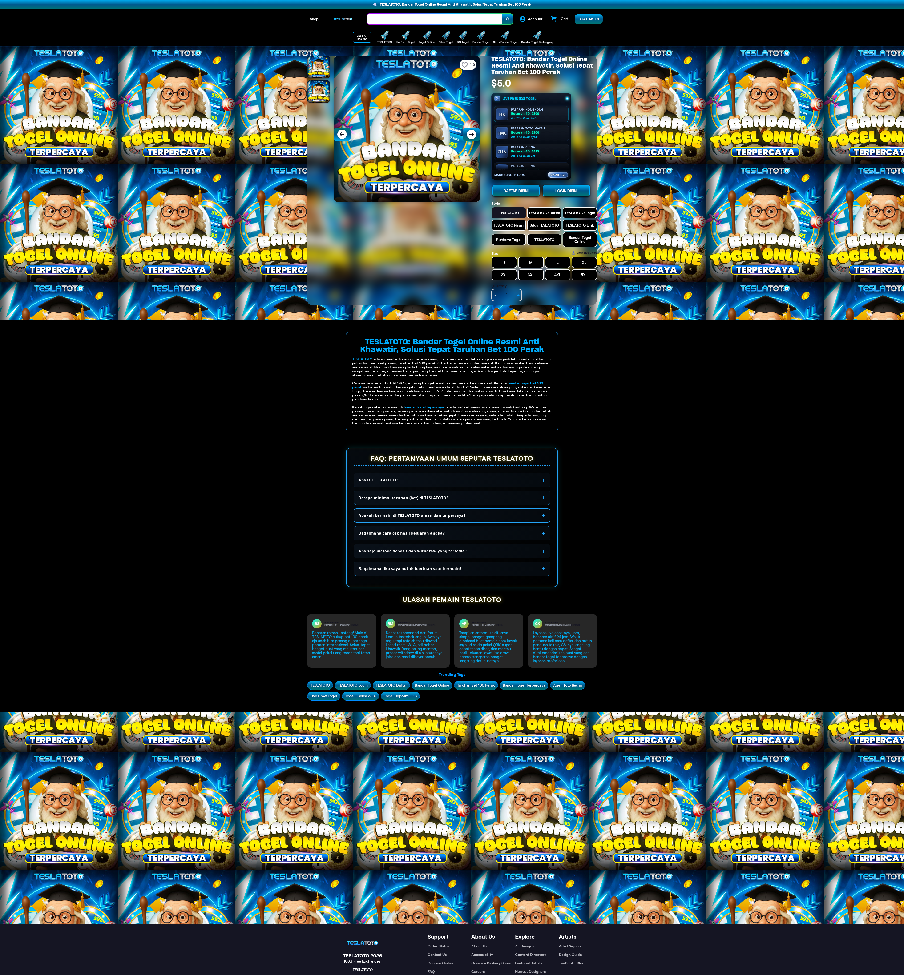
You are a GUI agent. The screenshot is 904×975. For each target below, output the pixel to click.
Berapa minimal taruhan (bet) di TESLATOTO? (403, 497)
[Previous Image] (342, 134)
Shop (314, 19)
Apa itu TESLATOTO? (378, 480)
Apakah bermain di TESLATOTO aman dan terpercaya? (412, 515)
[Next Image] (471, 134)
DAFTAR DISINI (516, 191)
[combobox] (435, 19)
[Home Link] (342, 19)
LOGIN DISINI (566, 191)
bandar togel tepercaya (424, 407)
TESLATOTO (362, 359)
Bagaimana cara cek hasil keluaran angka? (402, 533)
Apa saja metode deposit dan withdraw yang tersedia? (413, 551)
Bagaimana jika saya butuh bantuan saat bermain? (410, 568)
